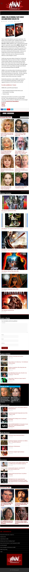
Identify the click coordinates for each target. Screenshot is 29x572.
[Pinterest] (14, 570)
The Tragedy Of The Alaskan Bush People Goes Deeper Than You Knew (21, 152)
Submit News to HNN (4, 538)
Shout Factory (10, 113)
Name (2, 334)
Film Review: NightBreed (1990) (8, 210)
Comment (3, 322)
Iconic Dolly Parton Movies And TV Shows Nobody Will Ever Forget (7, 134)
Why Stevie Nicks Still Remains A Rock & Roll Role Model (7, 170)
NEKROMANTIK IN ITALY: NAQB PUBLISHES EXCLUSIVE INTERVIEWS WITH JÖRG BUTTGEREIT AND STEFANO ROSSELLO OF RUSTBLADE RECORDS (18, 480)
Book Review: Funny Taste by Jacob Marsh (16, 435)
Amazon (14, 84)
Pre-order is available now (6, 84)
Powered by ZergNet (25, 191)
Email (2, 338)
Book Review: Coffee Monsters (14, 446)
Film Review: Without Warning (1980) (10, 271)
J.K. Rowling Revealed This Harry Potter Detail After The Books (7, 522)
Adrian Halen (5, 21)
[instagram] (18, 570)
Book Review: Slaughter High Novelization (16, 451)
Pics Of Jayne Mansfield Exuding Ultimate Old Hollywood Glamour (6, 152)
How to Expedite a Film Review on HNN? (8, 547)
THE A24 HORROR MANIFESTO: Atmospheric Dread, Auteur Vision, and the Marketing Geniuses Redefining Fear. (18, 425)
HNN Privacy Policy (3, 549)
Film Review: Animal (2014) (7, 310)
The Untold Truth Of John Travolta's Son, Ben (21, 187)
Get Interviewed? (3, 545)
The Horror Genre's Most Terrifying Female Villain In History (21, 522)
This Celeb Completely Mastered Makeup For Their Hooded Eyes (6, 188)
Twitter (3, 104)
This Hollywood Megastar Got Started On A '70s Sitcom (7, 504)
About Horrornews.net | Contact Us (7, 534)
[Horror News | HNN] (14, 5)
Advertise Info (3, 536)
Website (3, 343)
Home (1, 11)
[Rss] (10, 570)
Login (1, 551)
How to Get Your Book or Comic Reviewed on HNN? (10, 543)
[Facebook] (11, 570)
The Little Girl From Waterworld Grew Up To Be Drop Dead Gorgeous (5, 400)
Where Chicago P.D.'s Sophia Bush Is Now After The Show (15, 400)
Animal (4, 113)
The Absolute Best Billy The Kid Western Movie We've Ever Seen (21, 504)
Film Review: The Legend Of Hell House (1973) (12, 228)
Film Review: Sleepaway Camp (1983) (9, 289)
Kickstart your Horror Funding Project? (7, 541)
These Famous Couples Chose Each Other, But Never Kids (20, 134)
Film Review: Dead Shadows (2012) (9, 249)
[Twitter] (13, 570)
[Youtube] (17, 570)
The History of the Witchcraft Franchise (15, 356)
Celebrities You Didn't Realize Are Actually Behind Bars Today (21, 170)
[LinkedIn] (15, 570)
